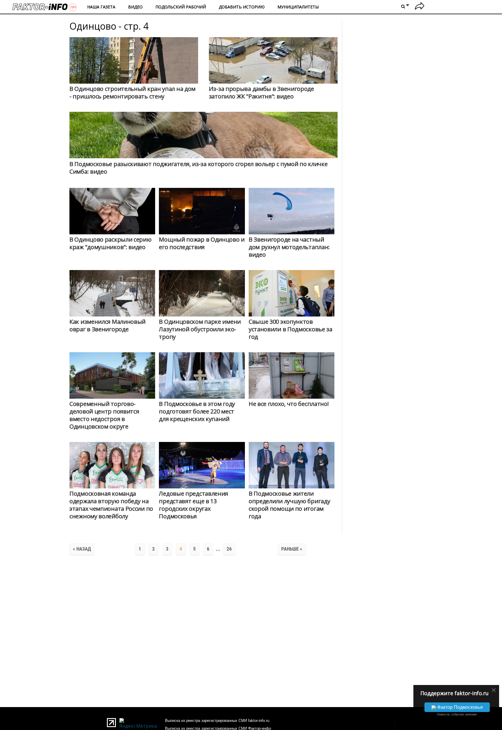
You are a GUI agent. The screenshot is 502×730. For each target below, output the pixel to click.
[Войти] (419, 6)
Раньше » (291, 549)
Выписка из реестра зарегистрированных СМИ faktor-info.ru (217, 720)
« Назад (82, 549)
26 (229, 549)
